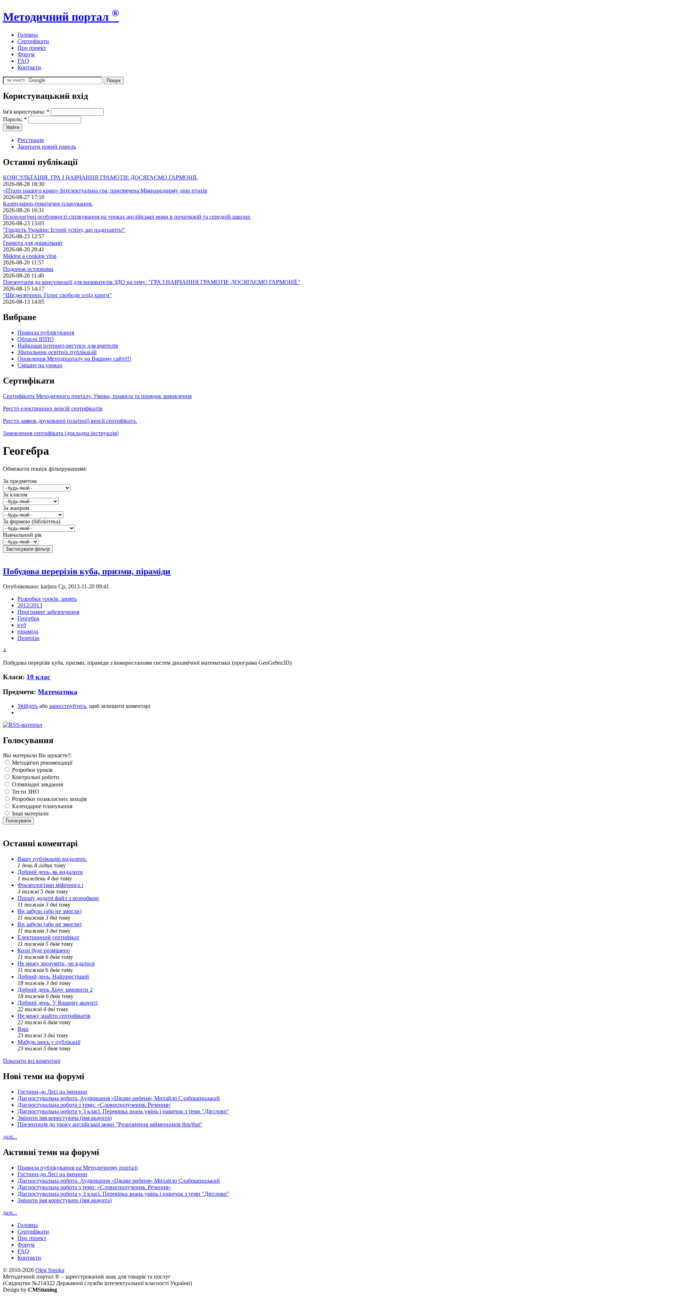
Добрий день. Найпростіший (53, 976)
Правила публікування (45, 332)
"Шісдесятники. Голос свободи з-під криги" (57, 295)
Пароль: (15, 119)
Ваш (22, 1029)
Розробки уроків (32, 770)
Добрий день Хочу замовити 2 (55, 990)
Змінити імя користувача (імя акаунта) (64, 1118)
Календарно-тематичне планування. (48, 204)
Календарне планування (41, 806)
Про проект (31, 48)
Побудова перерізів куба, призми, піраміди (87, 571)
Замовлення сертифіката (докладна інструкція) (61, 433)
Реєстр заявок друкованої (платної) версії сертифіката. (70, 421)
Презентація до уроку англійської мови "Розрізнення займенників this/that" (109, 1124)
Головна (27, 35)
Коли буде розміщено (43, 950)
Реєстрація (30, 140)
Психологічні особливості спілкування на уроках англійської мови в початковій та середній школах (126, 217)
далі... (10, 1137)
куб (21, 625)
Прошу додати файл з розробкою (58, 898)
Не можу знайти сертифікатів (54, 1016)
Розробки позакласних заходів (49, 799)
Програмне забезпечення (48, 612)
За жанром (16, 508)
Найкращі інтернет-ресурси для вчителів (67, 346)
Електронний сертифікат (48, 937)
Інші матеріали (30, 813)
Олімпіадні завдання (37, 784)
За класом (15, 494)
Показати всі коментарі (31, 1061)
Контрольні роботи (35, 777)
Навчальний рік (22, 535)
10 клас (38, 677)
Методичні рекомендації (41, 763)
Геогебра (28, 618)
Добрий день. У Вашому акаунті (57, 1003)
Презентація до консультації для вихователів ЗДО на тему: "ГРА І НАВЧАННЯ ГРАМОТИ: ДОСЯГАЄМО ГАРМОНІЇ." (152, 282)
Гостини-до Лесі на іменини (52, 1092)
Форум (26, 54)
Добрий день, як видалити (50, 872)
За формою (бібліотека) (31, 521)
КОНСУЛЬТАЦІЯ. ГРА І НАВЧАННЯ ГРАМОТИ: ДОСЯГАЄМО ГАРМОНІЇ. (100, 177)
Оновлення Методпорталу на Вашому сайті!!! (74, 359)
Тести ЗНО (25, 792)
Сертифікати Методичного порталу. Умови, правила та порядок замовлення (97, 396)
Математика (57, 692)
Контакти (29, 67)
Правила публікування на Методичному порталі (77, 1168)
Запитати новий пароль (46, 146)
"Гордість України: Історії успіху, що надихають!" (64, 230)
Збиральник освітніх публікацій (57, 352)
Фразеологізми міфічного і (50, 885)
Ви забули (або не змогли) (49, 911)
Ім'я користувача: (26, 112)
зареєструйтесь (67, 706)
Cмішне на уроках (40, 365)
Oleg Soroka (49, 1270)
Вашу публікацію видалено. (52, 859)
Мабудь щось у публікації (48, 1042)
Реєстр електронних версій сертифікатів (53, 408)
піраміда (27, 631)
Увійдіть (27, 706)
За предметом (20, 481)
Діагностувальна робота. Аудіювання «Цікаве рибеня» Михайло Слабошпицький (118, 1098)
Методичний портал (61, 16)
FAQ (23, 61)
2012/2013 (29, 605)
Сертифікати (33, 41)
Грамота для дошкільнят (33, 243)
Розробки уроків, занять (47, 599)
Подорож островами (28, 269)
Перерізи (28, 638)
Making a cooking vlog (29, 256)
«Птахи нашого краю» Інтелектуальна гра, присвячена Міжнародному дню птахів (105, 190)
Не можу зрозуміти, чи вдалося (56, 963)
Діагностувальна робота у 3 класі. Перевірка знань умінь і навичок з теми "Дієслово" (123, 1111)
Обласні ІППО (35, 339)
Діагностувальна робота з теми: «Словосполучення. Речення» (94, 1105)
